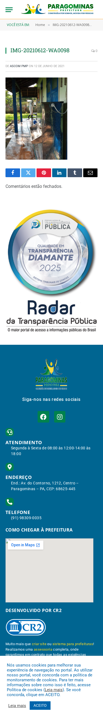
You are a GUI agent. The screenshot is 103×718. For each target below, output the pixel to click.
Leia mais (54, 689)
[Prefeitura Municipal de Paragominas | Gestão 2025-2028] (57, 9)
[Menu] (9, 10)
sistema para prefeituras (72, 644)
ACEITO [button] (40, 705)
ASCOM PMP (19, 66)
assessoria (43, 649)
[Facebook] (43, 416)
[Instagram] (59, 416)
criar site (39, 644)
